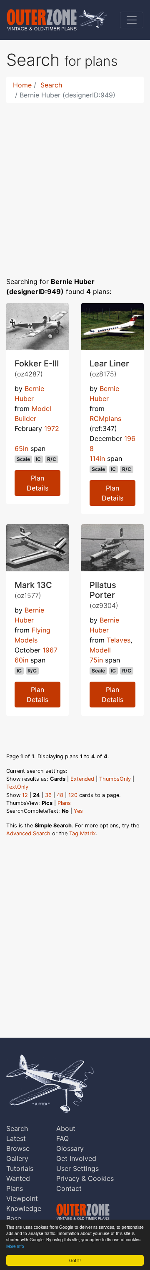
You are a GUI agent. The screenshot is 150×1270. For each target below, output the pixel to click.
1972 (51, 428)
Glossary (70, 1148)
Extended (82, 779)
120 (73, 795)
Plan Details (37, 483)
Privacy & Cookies (85, 1178)
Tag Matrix (82, 833)
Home (22, 85)
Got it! (75, 1260)
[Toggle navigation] (131, 20)
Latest (16, 1138)
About (65, 1128)
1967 (50, 650)
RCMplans (105, 418)
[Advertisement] (75, 185)
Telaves (118, 640)
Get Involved (76, 1158)
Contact (69, 1188)
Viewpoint (22, 1198)
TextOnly (17, 787)
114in (97, 458)
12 (25, 795)
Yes (78, 811)
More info (15, 1246)
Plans (64, 803)
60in (21, 660)
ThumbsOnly (115, 779)
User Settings (77, 1168)
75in (96, 660)
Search (51, 85)
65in (21, 448)
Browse (18, 1148)
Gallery (17, 1158)
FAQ (62, 1138)
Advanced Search (28, 833)
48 (60, 795)
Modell (100, 650)
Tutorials (19, 1168)
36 (48, 795)
